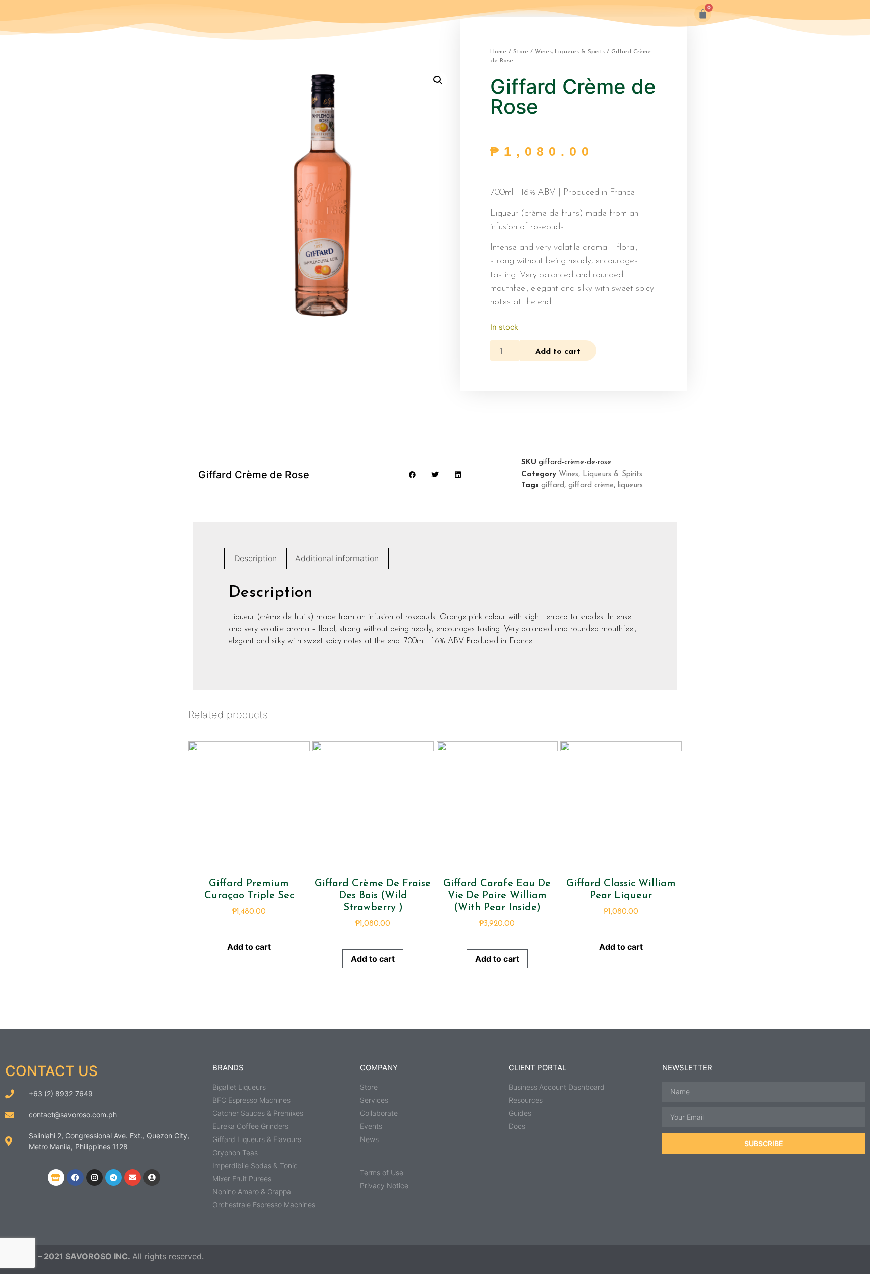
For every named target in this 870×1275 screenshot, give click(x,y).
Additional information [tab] (337, 558)
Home (498, 52)
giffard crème (591, 485)
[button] (438, 80)
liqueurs (630, 485)
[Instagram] (94, 1177)
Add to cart (558, 352)
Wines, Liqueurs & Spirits (570, 52)
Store (520, 52)
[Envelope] (132, 1177)
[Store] (56, 1177)
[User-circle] (151, 1177)
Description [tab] (255, 558)
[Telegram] (113, 1177)
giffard (552, 485)
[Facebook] (75, 1177)
